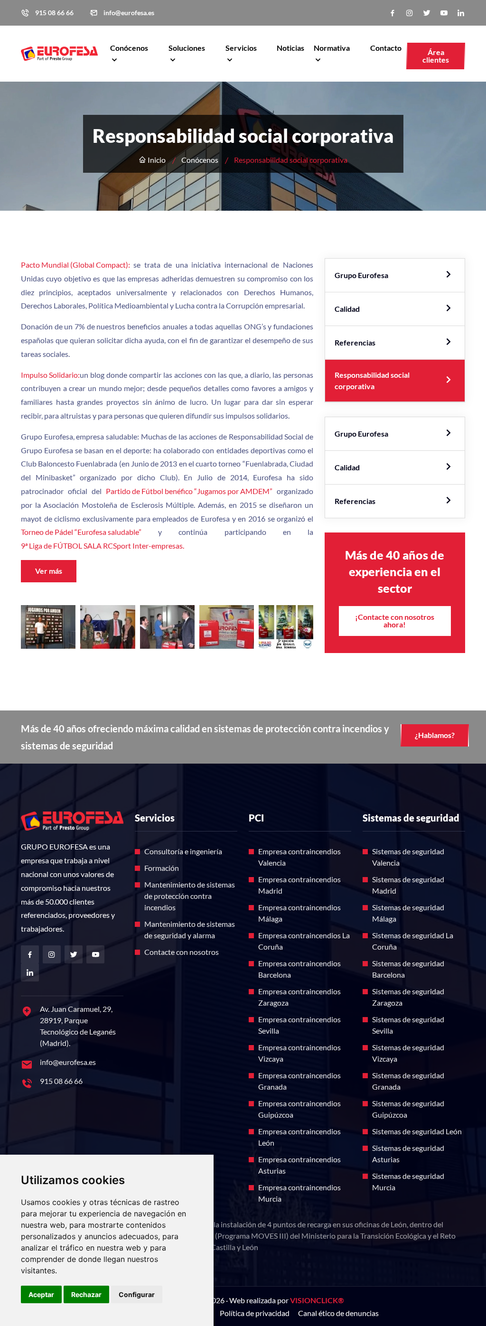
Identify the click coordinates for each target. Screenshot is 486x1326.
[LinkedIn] (461, 13)
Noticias (290, 47)
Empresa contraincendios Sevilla (299, 1025)
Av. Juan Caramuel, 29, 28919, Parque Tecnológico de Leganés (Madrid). (78, 1025)
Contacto (386, 47)
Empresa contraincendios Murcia (299, 1193)
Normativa (332, 47)
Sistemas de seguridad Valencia (408, 857)
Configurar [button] (137, 1294)
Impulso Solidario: (50, 374)
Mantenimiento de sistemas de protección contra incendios (189, 896)
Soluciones (186, 47)
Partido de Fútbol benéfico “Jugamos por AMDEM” (189, 490)
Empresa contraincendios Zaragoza (299, 997)
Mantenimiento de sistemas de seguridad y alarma (189, 929)
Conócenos (129, 47)
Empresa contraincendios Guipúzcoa (299, 1109)
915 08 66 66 (54, 12)
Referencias (355, 342)
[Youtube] (443, 13)
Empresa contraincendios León (299, 1137)
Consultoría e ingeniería (183, 851)
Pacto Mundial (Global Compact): (75, 264)
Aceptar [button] (41, 1294)
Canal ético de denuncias (338, 1312)
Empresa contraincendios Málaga (299, 913)
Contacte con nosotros (181, 951)
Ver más (48, 570)
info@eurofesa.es (128, 12)
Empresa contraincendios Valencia (299, 857)
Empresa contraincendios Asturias (299, 1165)
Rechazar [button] (86, 1294)
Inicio (156, 159)
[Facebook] (392, 13)
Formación (161, 867)
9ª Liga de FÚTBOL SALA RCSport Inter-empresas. (102, 545)
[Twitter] (426, 13)
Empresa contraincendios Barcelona (299, 969)
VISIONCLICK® (317, 1300)
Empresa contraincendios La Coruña (304, 941)
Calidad (347, 308)
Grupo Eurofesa (361, 275)
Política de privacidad (255, 1312)
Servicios (241, 47)
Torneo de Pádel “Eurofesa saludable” (81, 531)
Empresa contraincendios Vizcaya (299, 1053)
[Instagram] (409, 13)
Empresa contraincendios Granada (299, 1081)
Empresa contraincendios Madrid (299, 885)
